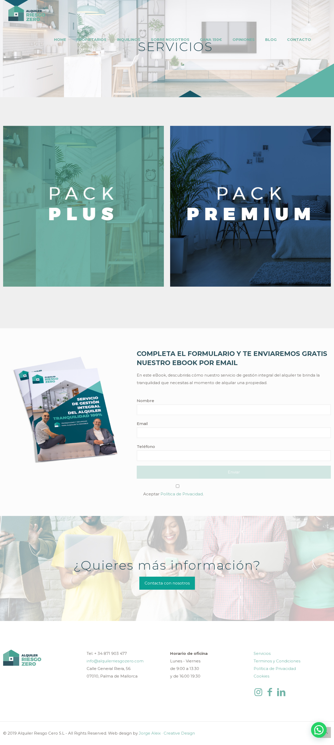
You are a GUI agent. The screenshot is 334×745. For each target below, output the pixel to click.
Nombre (145, 400)
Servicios (262, 653)
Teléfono (146, 446)
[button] (319, 730)
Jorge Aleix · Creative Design (167, 733)
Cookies (261, 676)
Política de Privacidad (181, 493)
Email (142, 423)
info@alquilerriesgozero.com (115, 660)
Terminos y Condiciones (277, 660)
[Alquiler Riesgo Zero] (27, 13)
